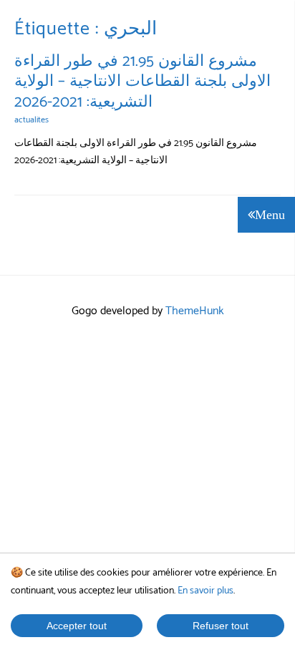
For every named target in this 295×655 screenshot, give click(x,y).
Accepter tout (77, 625)
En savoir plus (205, 591)
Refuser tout (220, 625)
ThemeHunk (194, 311)
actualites (31, 120)
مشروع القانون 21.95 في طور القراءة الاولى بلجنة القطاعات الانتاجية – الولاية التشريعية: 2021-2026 (142, 82)
